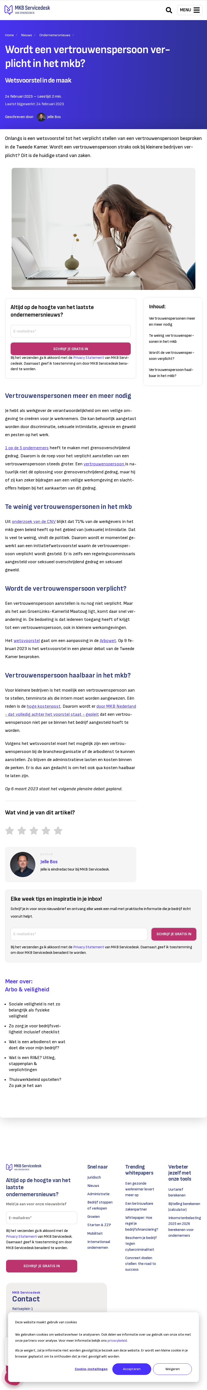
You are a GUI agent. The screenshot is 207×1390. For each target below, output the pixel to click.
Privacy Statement (88, 357)
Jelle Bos (54, 117)
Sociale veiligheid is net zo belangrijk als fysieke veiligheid (34, 1010)
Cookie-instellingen (91, 1369)
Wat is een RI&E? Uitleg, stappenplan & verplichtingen (32, 1063)
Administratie (98, 1194)
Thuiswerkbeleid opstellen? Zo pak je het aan (35, 1082)
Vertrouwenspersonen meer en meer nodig (172, 321)
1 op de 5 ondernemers (27, 447)
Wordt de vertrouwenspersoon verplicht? (171, 355)
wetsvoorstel (27, 640)
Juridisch (94, 1177)
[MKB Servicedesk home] (41, 1167)
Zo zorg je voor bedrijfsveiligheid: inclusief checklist (35, 1029)
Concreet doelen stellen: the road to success (140, 1264)
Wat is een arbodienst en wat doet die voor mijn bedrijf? (37, 1044)
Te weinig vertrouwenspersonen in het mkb (171, 338)
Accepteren (132, 1369)
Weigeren (172, 1369)
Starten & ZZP (99, 1225)
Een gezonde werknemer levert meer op (139, 1189)
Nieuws (26, 35)
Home (9, 35)
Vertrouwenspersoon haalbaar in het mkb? (171, 372)
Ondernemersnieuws (54, 35)
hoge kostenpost (44, 706)
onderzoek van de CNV (34, 521)
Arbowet (108, 640)
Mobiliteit (95, 1233)
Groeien (93, 1216)
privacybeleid (117, 1340)
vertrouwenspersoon (104, 464)
